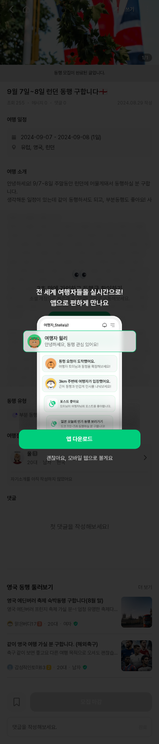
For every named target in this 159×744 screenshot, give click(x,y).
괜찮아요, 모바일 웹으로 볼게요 (79, 458)
